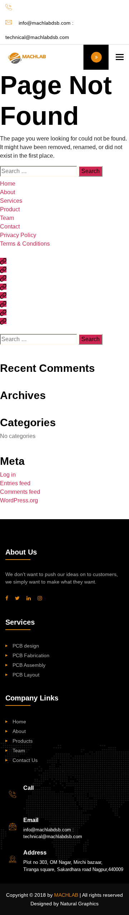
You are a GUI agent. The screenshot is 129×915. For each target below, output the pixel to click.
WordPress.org (19, 500)
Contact (10, 226)
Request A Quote (96, 57)
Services (11, 201)
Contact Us (25, 760)
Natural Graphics (79, 903)
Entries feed (15, 483)
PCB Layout (26, 675)
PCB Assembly (29, 665)
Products (23, 741)
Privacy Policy (18, 235)
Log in (8, 475)
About (7, 192)
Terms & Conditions (25, 244)
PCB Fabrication (31, 655)
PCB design (26, 646)
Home (7, 184)
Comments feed (20, 492)
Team (7, 218)
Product (10, 209)
